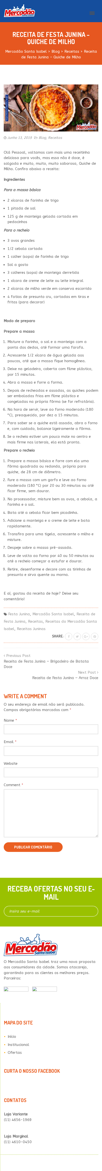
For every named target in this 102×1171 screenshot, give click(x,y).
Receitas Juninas (31, 629)
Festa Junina (19, 614)
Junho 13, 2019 (19, 138)
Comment (13, 785)
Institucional (18, 1044)
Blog (42, 138)
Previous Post (46, 661)
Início (12, 1036)
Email (10, 742)
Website (11, 763)
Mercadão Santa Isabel (53, 614)
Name (10, 720)
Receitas (55, 138)
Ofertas (15, 1052)
